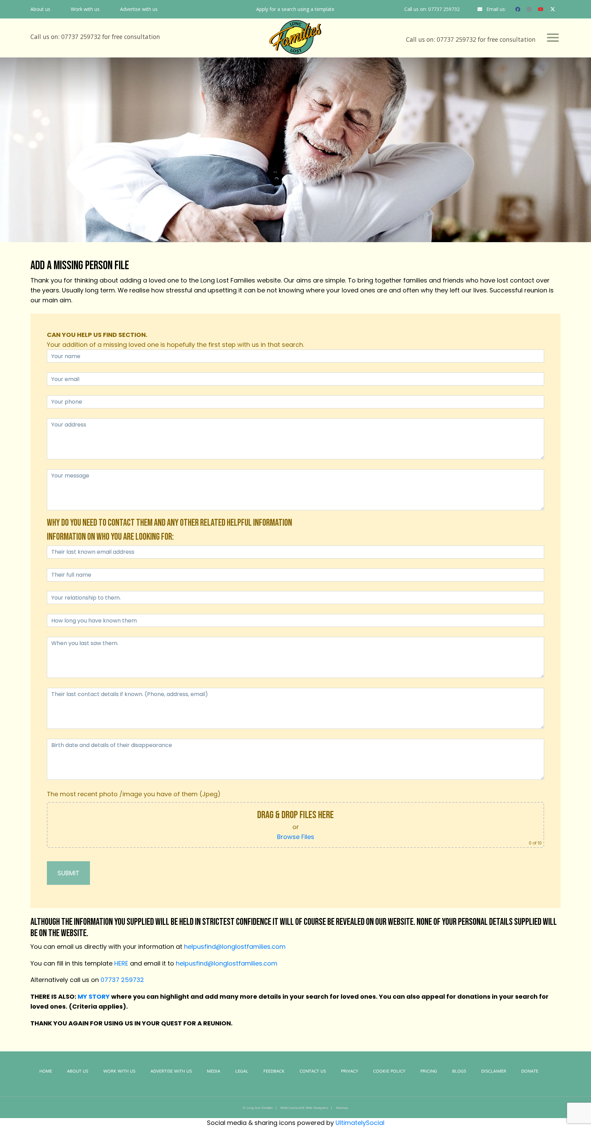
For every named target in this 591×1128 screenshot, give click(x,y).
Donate (529, 1071)
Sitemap (342, 1107)
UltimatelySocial (360, 1122)
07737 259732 (444, 9)
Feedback (274, 1071)
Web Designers (317, 1107)
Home (45, 1071)
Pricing (428, 1071)
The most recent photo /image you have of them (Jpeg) (134, 794)
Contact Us (313, 1071)
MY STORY (94, 996)
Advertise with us (139, 9)
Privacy (349, 1071)
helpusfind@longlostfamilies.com (235, 946)
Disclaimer (493, 1071)
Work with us (85, 9)
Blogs (459, 1071)
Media (213, 1071)
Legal (241, 1071)
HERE (121, 963)
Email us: (496, 9)
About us (40, 9)
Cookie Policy (389, 1071)
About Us (77, 1071)
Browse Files (295, 836)
